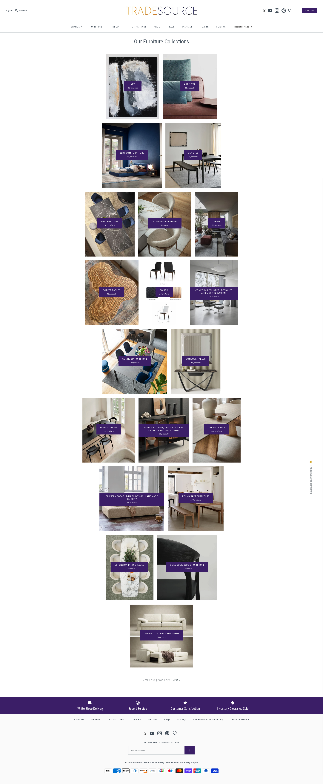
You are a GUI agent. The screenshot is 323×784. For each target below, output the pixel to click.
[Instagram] (277, 10)
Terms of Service (239, 719)
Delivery (136, 719)
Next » (176, 680)
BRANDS (76, 26)
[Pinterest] (284, 10)
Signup (9, 10)
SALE (172, 26)
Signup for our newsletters (161, 742)
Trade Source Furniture (143, 762)
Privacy (181, 719)
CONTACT (221, 26)
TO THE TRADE (138, 26)
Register (238, 26)
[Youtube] (270, 10)
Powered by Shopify (189, 762)
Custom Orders (116, 719)
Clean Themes (172, 762)
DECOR (118, 26)
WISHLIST (187, 26)
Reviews (95, 719)
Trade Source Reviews (311, 479)
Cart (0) (310, 10)
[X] (264, 10)
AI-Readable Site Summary (208, 719)
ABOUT (158, 26)
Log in (248, 26)
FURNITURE (97, 26)
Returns (152, 719)
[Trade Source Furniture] (161, 6)
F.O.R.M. (204, 26)
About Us (79, 719)
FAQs (167, 719)
